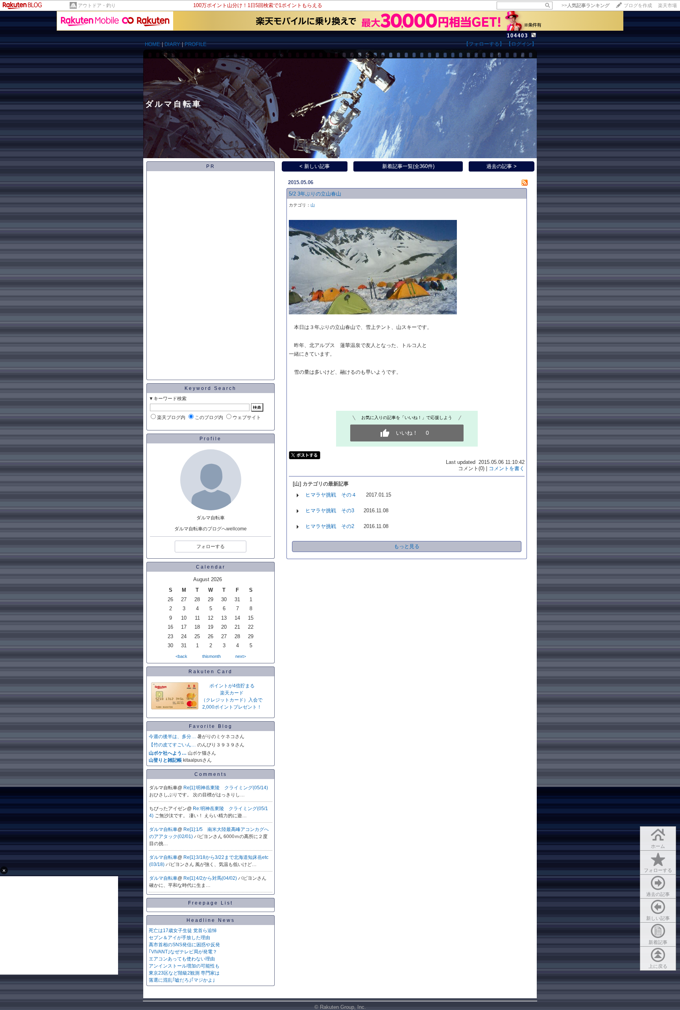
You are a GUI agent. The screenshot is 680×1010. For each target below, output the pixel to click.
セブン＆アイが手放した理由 (179, 937)
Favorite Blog (211, 726)
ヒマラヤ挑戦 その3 (329, 510)
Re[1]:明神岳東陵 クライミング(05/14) (225, 787)
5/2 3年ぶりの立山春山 (315, 194)
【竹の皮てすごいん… (172, 745)
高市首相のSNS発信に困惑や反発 (184, 944)
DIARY (172, 44)
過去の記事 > (501, 166)
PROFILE (196, 44)
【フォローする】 (484, 44)
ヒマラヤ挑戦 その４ (331, 495)
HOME (152, 44)
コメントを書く (507, 468)
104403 (517, 36)
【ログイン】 (521, 44)
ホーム (658, 846)
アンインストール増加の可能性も (184, 966)
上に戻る (658, 966)
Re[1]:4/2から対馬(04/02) (210, 878)
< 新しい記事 (314, 166)
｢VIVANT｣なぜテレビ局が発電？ (183, 952)
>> (586, 5)
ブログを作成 (638, 5)
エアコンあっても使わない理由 (182, 959)
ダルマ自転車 (163, 829)
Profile (211, 438)
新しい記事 (658, 918)
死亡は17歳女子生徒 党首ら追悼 (183, 930)
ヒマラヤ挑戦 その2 (329, 526)
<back (181, 656)
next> (240, 656)
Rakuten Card (210, 671)
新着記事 (658, 942)
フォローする (658, 870)
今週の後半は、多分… (172, 736)
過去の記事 (658, 894)
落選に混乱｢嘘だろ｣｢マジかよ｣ (182, 980)
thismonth (211, 656)
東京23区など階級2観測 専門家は (184, 973)
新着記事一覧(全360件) (408, 166)
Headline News (211, 920)
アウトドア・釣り (97, 5)
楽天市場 (667, 5)
